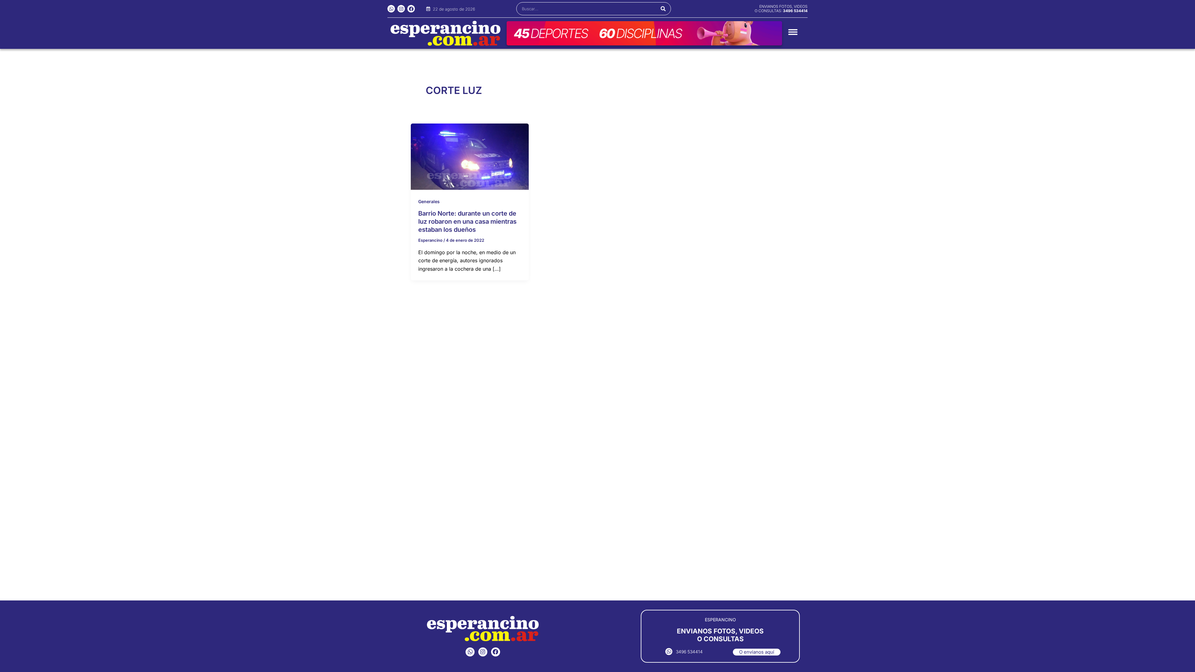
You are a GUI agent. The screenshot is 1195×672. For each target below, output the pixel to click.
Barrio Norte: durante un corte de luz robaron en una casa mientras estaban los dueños (467, 221)
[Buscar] (663, 8)
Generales (429, 201)
